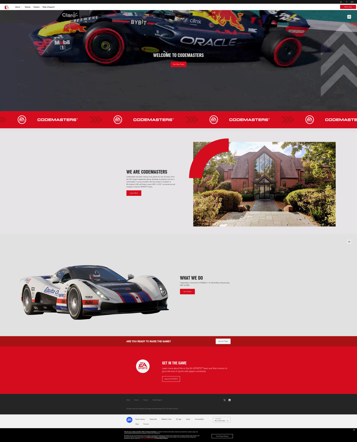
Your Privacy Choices (222, 436)
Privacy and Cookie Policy (147, 438)
